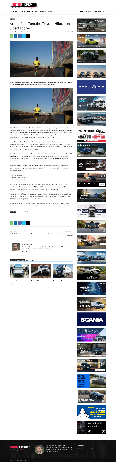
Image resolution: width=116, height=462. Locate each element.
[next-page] (14, 284)
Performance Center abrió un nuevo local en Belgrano (59, 235)
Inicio (11, 16)
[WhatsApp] (11, 36)
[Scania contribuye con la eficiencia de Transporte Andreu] (63, 271)
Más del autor (30, 260)
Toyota (26, 211)
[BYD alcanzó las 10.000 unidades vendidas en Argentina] (19, 271)
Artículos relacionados (17, 260)
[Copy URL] (28, 36)
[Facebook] (20, 36)
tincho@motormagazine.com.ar (85, 448)
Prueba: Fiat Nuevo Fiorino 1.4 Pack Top (21, 234)
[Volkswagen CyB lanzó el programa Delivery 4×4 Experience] (41, 271)
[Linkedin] (15, 36)
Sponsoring (20, 211)
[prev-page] (11, 284)
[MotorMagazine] (24, 6)
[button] (104, 12)
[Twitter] (24, 36)
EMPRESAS (16, 16)
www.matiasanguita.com (21, 180)
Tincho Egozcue (15, 31)
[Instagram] (23, 252)
